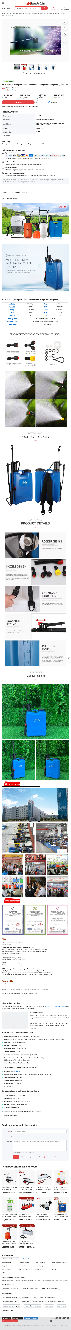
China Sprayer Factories (10, 1297)
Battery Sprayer (6, 1263)
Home (3, 13)
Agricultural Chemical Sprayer (32, 1306)
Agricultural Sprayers (53, 13)
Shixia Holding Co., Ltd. (13, 88)
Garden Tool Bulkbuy (9, 1310)
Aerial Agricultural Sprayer (10, 1288)
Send (15, 1157)
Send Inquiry (18, 102)
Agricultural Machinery (38, 13)
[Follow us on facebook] (57, 1318)
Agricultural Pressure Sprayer (11, 1306)
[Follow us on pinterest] (68, 1318)
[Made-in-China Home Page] (35, 3)
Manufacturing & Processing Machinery (18, 13)
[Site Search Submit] (44, 8)
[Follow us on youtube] (65, 1318)
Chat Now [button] (54, 102)
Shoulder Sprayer (40, 1263)
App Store (6, 1318)
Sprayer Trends (61, 1306)
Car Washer (55, 1269)
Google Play (17, 1318)
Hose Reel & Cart (6, 1269)
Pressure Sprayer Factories (28, 1297)
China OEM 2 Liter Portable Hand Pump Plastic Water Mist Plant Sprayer (9, 1216)
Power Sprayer (40, 1266)
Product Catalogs (28, 1259)
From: (10, 1132)
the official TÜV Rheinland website (55, 1006)
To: (11, 1136)
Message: (9, 1141)
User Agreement (46, 1325)
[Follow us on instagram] (63, 1318)
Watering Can (22, 1266)
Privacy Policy (63, 1325)
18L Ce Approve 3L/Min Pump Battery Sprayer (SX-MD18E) (9, 1243)
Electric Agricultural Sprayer (30, 1288)
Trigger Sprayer (6, 1266)
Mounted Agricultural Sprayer (50, 1288)
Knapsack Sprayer (24, 1263)
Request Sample (34, 106)
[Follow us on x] (60, 1318)
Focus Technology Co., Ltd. (22, 1325)
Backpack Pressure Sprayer (56, 1301)
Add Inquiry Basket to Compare (36, 73)
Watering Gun (56, 1266)
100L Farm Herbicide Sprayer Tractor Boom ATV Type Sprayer (44, 1189)
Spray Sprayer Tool (38, 1301)
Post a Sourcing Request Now (53, 1157)
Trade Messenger (31, 1318)
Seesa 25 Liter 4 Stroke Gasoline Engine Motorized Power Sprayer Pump (61, 1189)
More (3, 1314)
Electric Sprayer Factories (47, 1297)
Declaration (55, 1325)
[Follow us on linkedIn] (51, 1321)
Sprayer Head (40, 1269)
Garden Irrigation (23, 1269)
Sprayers (17, 1071)
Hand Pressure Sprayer (59, 1263)
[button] (3, 3)
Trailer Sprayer (25, 1301)
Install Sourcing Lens (11, 1321)
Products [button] (18, 8)
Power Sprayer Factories (10, 1301)
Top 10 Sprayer (49, 1306)
